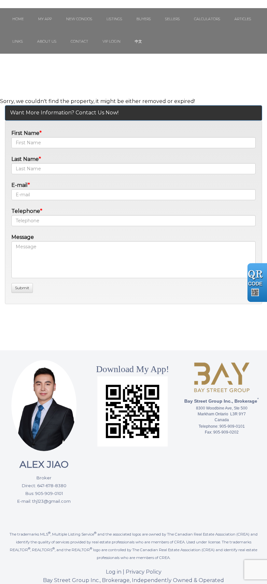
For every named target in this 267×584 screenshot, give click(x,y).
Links (17, 41)
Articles (242, 19)
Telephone (25, 211)
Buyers (143, 19)
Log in (113, 572)
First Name (25, 133)
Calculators (207, 19)
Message (22, 237)
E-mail (19, 185)
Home (18, 19)
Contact (79, 41)
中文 (138, 41)
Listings (114, 19)
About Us (46, 41)
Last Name (25, 159)
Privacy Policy (144, 572)
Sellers (172, 19)
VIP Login (111, 41)
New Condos (79, 19)
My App (45, 19)
